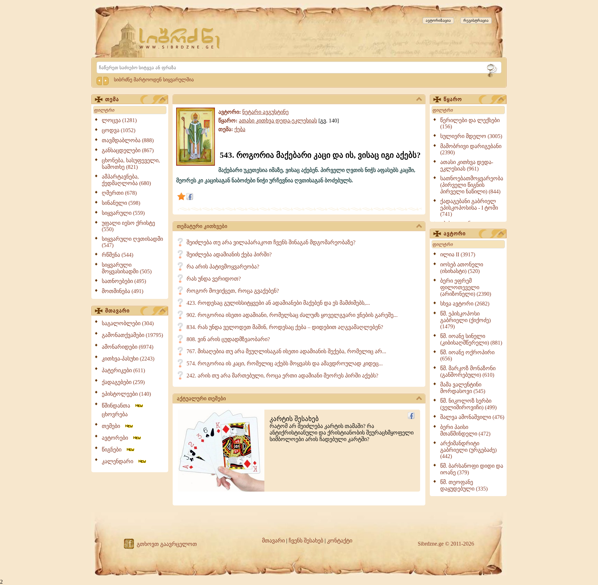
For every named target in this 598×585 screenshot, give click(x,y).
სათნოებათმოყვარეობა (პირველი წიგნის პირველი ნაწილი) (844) (471, 184)
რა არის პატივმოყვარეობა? (223, 266)
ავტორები (117, 438)
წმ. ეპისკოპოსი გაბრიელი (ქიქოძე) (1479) (465, 320)
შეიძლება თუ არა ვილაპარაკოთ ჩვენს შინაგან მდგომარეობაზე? (271, 242)
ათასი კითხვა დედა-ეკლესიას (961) (466, 165)
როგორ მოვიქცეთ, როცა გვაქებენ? (233, 291)
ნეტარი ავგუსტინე (265, 112)
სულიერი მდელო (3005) (471, 136)
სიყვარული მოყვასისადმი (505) (127, 268)
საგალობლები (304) (128, 323)
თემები (113, 426)
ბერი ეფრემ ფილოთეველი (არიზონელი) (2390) (465, 287)
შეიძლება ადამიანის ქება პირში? (229, 254)
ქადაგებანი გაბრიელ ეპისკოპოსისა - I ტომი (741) (469, 207)
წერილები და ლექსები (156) (470, 123)
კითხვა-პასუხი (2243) (128, 359)
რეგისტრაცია (476, 20)
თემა (112, 99)
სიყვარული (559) (123, 213)
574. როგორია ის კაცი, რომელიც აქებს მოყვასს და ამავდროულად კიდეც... (285, 363)
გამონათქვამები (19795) (132, 335)
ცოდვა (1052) (118, 130)
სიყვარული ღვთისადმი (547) (132, 242)
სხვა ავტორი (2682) (464, 304)
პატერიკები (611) (123, 370)
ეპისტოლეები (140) (126, 394)
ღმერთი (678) (119, 193)
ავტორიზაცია (438, 20)
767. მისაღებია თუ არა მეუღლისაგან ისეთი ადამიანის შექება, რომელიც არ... (286, 351)
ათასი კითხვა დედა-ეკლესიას (278, 121)
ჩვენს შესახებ (306, 540)
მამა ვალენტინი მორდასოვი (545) (462, 388)
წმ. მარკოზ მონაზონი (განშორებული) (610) (468, 371)
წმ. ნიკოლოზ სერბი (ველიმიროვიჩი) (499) (468, 404)
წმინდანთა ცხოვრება (118, 410)
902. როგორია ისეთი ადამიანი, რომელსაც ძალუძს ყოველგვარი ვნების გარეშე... (292, 315)
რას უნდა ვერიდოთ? (214, 279)
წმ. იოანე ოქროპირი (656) (467, 355)
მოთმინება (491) (122, 291)
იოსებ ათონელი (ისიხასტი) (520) (461, 268)
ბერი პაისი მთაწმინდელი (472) (465, 430)
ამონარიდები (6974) (127, 347)
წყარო (453, 99)
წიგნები (114, 450)
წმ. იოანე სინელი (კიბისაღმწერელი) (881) (471, 339)
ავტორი (455, 233)
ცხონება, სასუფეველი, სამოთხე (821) (131, 163)
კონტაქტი (339, 540)
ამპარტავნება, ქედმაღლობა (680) (126, 180)
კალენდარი (119, 461)
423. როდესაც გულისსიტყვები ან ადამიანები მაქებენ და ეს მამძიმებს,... (278, 303)
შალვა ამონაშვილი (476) (472, 417)
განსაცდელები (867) (128, 150)
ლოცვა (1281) (119, 120)
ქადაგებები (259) (123, 382)
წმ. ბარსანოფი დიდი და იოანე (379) (471, 469)
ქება (239, 129)
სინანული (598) (121, 203)
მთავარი (117, 310)
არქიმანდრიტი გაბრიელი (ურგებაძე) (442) (468, 449)
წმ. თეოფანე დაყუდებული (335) (464, 485)
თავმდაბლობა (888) (128, 140)
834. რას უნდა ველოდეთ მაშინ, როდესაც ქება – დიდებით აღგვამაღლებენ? (285, 327)
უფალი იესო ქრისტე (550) (128, 226)
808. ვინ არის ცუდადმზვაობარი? (228, 339)
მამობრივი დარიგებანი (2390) (470, 149)
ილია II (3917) (457, 254)
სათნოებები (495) (124, 281)
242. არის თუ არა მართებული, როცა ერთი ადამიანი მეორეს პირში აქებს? (282, 375)
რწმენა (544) (117, 255)
